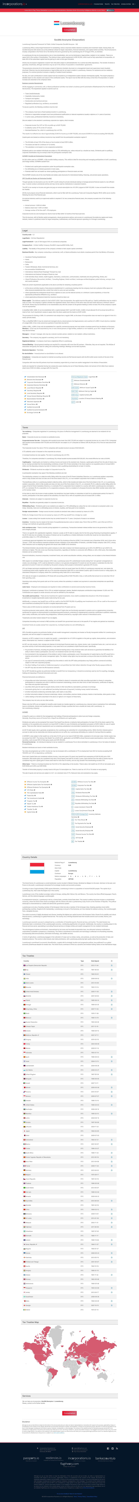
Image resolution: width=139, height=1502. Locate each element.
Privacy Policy (82, 1496)
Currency (57, 865)
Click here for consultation (81, 1450)
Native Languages (60, 876)
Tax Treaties (115, 4)
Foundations (98, 4)
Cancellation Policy (92, 1496)
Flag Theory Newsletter (80, 1451)
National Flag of (59, 862)
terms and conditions (59, 1432)
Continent (58, 873)
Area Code (58, 868)
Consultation (126, 4)
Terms (75, 1496)
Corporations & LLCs (85, 4)
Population (58, 879)
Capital (57, 871)
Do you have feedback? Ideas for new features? (69, 1493)
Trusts (107, 4)
